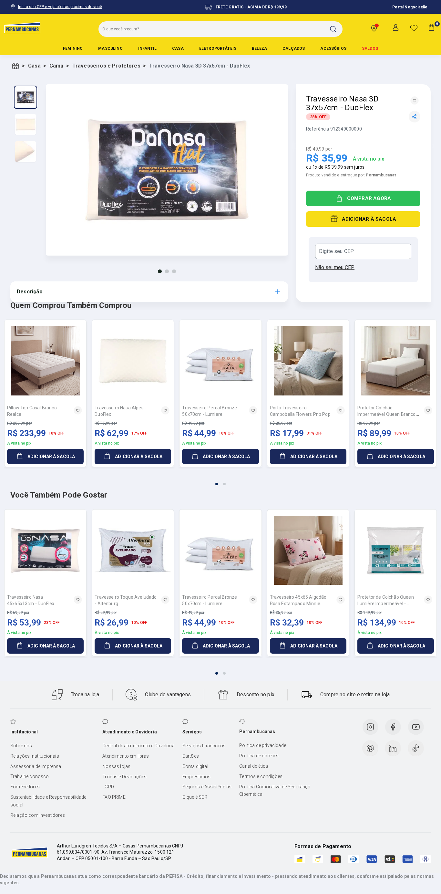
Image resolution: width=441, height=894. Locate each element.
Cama (56, 66)
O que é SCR (195, 797)
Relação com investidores (37, 815)
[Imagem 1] (160, 271)
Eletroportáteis (217, 48)
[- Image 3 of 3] (25, 151)
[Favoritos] (414, 27)
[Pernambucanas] (22, 27)
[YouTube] (416, 727)
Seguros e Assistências (207, 786)
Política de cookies (259, 755)
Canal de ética (253, 766)
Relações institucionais (34, 756)
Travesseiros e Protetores (106, 66)
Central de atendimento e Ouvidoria (138, 745)
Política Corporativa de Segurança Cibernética (274, 790)
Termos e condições (260, 776)
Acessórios (333, 48)
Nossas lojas (116, 766)
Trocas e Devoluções (124, 776)
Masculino (110, 48)
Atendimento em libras (125, 756)
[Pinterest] (370, 748)
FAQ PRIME (113, 797)
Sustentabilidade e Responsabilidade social (48, 800)
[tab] (216, 484)
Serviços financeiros (204, 745)
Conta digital (195, 766)
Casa (178, 48)
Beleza (259, 48)
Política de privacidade (262, 745)
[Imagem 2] (167, 271)
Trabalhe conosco (29, 776)
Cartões (190, 756)
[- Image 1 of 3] (25, 97)
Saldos (370, 48)
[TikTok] (416, 748)
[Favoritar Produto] (414, 100)
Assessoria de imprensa (35, 766)
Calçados (293, 48)
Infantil (147, 48)
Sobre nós (21, 745)
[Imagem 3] (174, 271)
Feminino (73, 48)
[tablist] (220, 480)
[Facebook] (393, 727)
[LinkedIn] (393, 748)
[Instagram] (370, 727)
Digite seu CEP (336, 251)
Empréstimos (196, 776)
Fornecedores (25, 786)
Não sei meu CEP (334, 267)
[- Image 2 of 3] (25, 124)
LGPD (108, 786)
